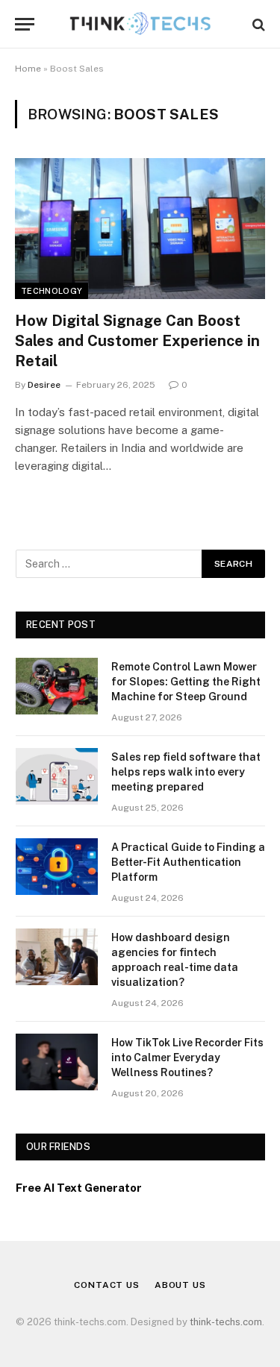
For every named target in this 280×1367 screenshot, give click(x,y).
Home (28, 68)
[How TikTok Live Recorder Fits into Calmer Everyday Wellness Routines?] (57, 1062)
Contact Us (106, 1285)
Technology (51, 290)
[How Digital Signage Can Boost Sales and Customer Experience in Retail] (140, 228)
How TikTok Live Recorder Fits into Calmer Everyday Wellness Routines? (187, 1057)
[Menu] (24, 24)
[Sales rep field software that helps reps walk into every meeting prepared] (57, 776)
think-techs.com (226, 1321)
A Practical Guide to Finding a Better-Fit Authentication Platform (188, 862)
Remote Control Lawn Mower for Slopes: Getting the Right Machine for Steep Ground (186, 682)
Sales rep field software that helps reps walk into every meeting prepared (186, 772)
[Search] (257, 24)
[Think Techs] (140, 24)
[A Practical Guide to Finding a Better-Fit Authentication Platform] (57, 866)
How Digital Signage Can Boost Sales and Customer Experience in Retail (137, 341)
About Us (180, 1285)
